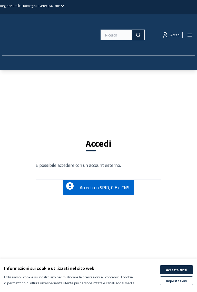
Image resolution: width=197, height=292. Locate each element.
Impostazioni (176, 281)
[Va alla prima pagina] (38, 35)
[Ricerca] (138, 35)
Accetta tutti (176, 269)
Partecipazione (49, 5)
